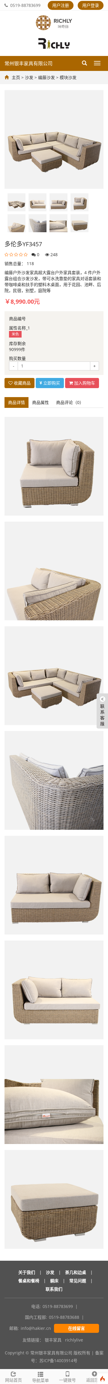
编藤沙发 (46, 77)
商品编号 (17, 318)
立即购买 (51, 383)
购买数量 (17, 358)
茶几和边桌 (75, 1272)
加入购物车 (84, 383)
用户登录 (90, 5)
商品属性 (40, 402)
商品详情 (16, 402)
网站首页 (13, 1380)
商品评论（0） (70, 402)
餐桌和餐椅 (28, 1280)
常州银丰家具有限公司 (28, 63)
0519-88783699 (24, 5)
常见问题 (77, 1280)
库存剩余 (17, 343)
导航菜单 (40, 1380)
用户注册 (60, 5)
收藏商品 (22, 383)
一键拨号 (67, 1380)
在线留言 (76, 1328)
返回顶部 (94, 1380)
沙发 (29, 77)
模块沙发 (68, 77)
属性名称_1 (19, 328)
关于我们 (26, 1272)
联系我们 (54, 1289)
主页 (16, 77)
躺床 (54, 1280)
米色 (15, 334)
